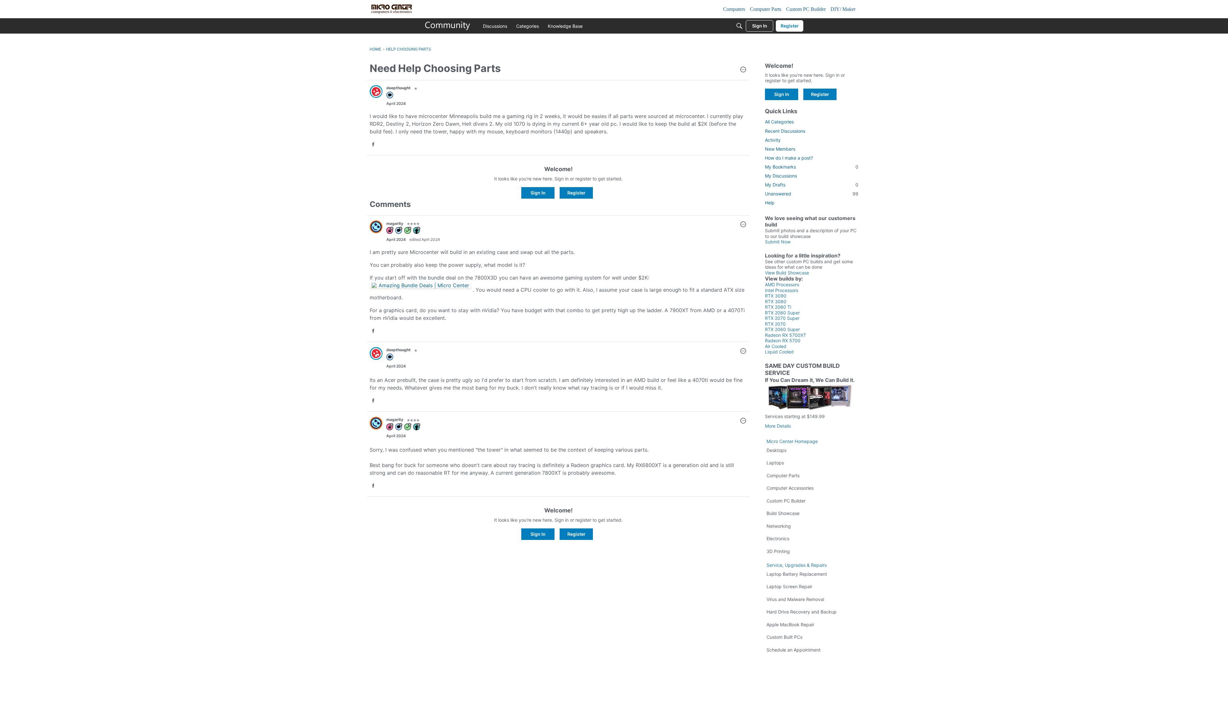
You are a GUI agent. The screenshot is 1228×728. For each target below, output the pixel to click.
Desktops (776, 450)
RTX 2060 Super (782, 329)
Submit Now (778, 241)
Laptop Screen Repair (789, 586)
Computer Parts (783, 475)
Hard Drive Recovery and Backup (802, 611)
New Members (780, 149)
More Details (778, 426)
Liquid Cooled (779, 351)
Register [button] (576, 192)
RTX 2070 (775, 324)
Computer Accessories (790, 488)
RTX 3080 (775, 301)
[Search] (739, 26)
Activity (773, 140)
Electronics (778, 538)
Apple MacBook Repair (790, 624)
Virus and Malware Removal (795, 599)
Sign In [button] (538, 192)
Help (770, 202)
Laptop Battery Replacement (797, 574)
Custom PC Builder (786, 500)
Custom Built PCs (784, 637)
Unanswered (811, 193)
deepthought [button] (398, 87)
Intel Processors (781, 290)
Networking (779, 526)
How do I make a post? (789, 158)
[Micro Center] (448, 26)
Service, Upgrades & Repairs (797, 565)
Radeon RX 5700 (782, 340)
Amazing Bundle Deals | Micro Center (424, 285)
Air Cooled (775, 346)
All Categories (779, 121)
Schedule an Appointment (794, 650)
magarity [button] (394, 223)
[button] (743, 70)
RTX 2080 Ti (778, 307)
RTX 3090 (775, 295)
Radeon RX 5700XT (785, 335)
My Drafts (811, 184)
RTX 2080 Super (782, 312)
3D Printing (778, 551)
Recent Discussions (785, 131)
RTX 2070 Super (782, 318)
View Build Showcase (787, 272)
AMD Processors (782, 284)
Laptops (775, 462)
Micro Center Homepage (792, 441)
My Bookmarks (811, 167)
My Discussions (781, 175)
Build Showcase (783, 513)
